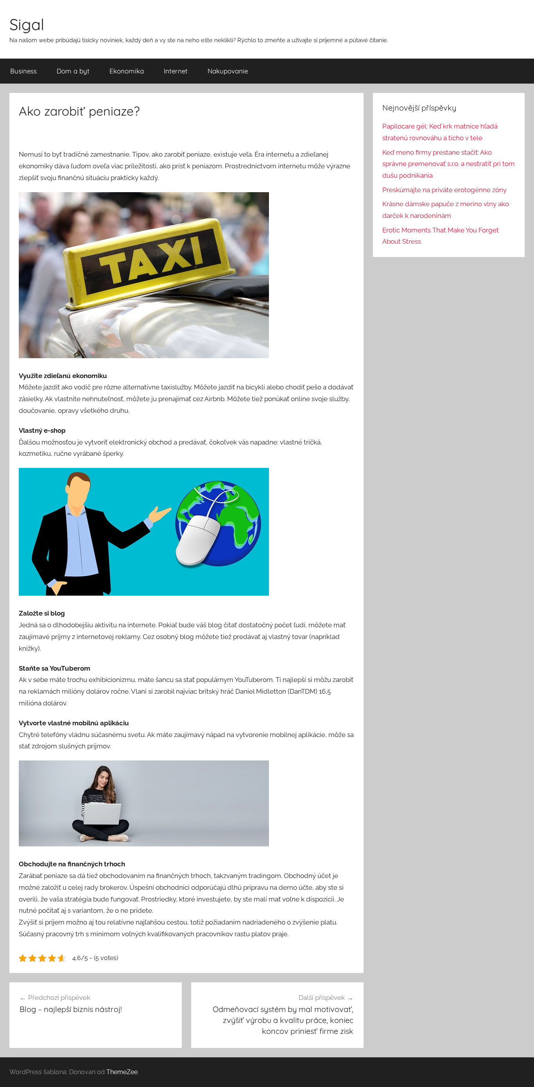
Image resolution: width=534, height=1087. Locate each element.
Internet (176, 71)
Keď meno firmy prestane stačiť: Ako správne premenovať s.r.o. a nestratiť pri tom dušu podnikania (448, 164)
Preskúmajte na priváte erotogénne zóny (444, 190)
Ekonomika (126, 71)
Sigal (26, 24)
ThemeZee (122, 1072)
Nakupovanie (228, 71)
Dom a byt (73, 71)
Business (23, 71)
